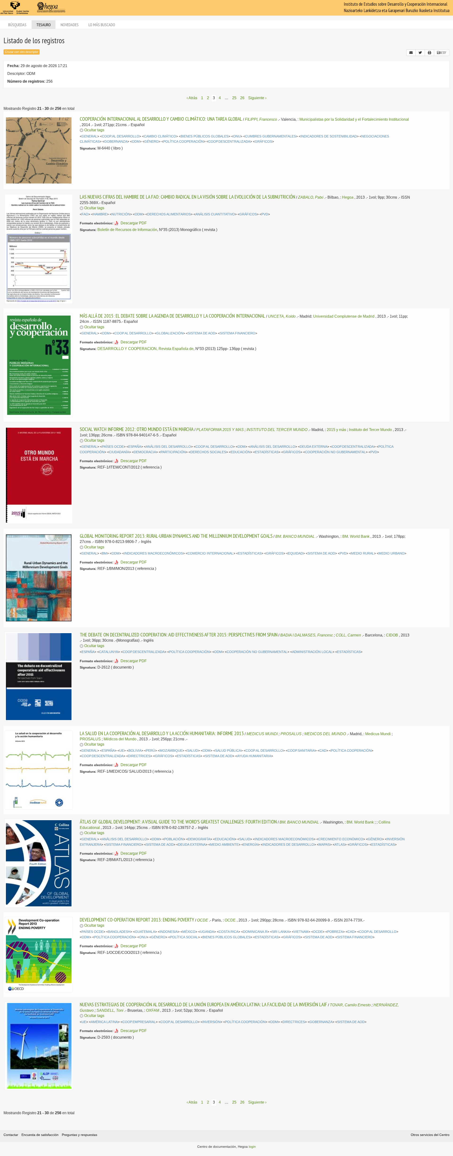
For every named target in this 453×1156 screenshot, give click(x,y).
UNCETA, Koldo (282, 316)
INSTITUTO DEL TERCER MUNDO (277, 430)
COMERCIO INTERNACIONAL (210, 553)
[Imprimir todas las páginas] (429, 52)
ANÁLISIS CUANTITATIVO (215, 214)
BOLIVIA (135, 750)
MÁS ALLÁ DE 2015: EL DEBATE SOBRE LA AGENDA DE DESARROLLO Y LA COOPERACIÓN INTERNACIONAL (172, 315)
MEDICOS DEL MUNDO (325, 734)
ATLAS (340, 844)
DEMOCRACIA (145, 452)
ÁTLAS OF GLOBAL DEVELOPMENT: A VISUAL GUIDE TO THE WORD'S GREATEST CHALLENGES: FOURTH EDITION (178, 821)
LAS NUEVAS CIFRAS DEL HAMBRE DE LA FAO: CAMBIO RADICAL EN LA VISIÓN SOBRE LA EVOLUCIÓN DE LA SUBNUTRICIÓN (187, 196)
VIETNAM (301, 932)
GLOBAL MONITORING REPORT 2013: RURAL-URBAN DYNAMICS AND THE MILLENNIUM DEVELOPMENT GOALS (176, 536)
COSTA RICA (228, 932)
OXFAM (152, 1010)
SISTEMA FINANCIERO (237, 333)
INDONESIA (169, 932)
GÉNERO (151, 141)
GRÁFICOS (263, 141)
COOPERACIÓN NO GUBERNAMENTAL (335, 452)
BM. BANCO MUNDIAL (295, 536)
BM (104, 553)
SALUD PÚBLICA (228, 750)
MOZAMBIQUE (171, 750)
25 (234, 98)
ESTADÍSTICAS (266, 452)
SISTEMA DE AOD (201, 333)
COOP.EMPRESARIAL (139, 1022)
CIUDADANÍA (119, 452)
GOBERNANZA (115, 141)
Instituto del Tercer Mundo (370, 430)
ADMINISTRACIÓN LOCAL (312, 652)
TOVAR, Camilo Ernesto (350, 1005)
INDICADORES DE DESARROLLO (288, 844)
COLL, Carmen (348, 635)
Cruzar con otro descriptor (21, 52)
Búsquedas (17, 24)
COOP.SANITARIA (301, 750)
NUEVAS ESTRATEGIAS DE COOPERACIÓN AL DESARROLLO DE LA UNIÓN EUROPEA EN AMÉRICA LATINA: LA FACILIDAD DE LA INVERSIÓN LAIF (203, 1004)
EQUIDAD (295, 553)
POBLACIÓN (173, 839)
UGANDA (207, 932)
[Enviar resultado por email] (411, 52)
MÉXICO (188, 932)
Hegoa (347, 197)
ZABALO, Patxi (310, 197)
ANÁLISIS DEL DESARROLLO (168, 446)
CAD (322, 750)
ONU (236, 136)
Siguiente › (257, 98)
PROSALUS (291, 734)
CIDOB (392, 635)
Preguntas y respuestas (79, 1135)
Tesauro (43, 24)
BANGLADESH (119, 932)
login (252, 1146)
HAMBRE (100, 214)
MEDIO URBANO (391, 553)
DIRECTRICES (139, 756)
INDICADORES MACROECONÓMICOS (153, 553)
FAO (85, 214)
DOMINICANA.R (255, 932)
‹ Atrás (192, 98)
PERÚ (150, 750)
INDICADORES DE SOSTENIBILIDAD (329, 136)
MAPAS (324, 844)
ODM (136, 141)
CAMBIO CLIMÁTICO (160, 136)
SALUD (192, 750)
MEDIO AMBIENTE (224, 844)
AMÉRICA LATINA (104, 1022)
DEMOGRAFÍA (199, 839)
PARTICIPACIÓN (173, 452)
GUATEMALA (145, 932)
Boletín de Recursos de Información (127, 230)
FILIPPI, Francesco (261, 119)
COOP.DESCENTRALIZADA (229, 141)
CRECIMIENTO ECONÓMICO (340, 839)
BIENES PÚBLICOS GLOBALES (204, 136)
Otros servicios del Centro (430, 1135)
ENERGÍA (250, 844)
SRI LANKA (280, 932)
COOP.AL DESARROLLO (120, 136)
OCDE (202, 920)
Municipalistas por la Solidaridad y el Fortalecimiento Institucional (354, 119)
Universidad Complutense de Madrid (343, 316)
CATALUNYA (108, 652)
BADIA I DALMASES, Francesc (306, 635)
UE (121, 750)
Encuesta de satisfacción (40, 1135)
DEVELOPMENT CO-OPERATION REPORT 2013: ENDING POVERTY (137, 919)
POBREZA (335, 932)
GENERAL (89, 136)
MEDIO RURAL (362, 553)
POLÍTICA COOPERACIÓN (183, 141)
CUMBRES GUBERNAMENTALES (270, 136)
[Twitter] (420, 52)
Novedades (70, 24)
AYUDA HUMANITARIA (254, 756)
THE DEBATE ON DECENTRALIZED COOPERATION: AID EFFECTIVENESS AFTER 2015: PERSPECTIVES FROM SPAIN (178, 634)
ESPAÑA (134, 446)
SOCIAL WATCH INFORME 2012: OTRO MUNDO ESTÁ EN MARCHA (136, 429)
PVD (264, 214)
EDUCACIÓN (240, 452)
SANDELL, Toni (109, 1010)
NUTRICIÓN (121, 214)
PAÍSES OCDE (113, 446)
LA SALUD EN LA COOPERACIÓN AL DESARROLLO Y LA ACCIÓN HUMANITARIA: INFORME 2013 (162, 733)
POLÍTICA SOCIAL (184, 937)
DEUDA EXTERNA (313, 446)
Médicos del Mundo (120, 739)
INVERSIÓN (211, 1022)
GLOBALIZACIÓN (169, 333)
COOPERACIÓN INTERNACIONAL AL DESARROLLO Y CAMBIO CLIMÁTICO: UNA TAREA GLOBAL (161, 118)
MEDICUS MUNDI (262, 734)
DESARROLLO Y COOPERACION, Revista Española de (145, 349)
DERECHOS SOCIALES (208, 452)
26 (242, 98)
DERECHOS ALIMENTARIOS (169, 214)
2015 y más (336, 430)
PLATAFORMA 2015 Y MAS (220, 430)
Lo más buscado (101, 24)
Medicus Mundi (378, 734)
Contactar (11, 1135)
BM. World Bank (355, 536)
